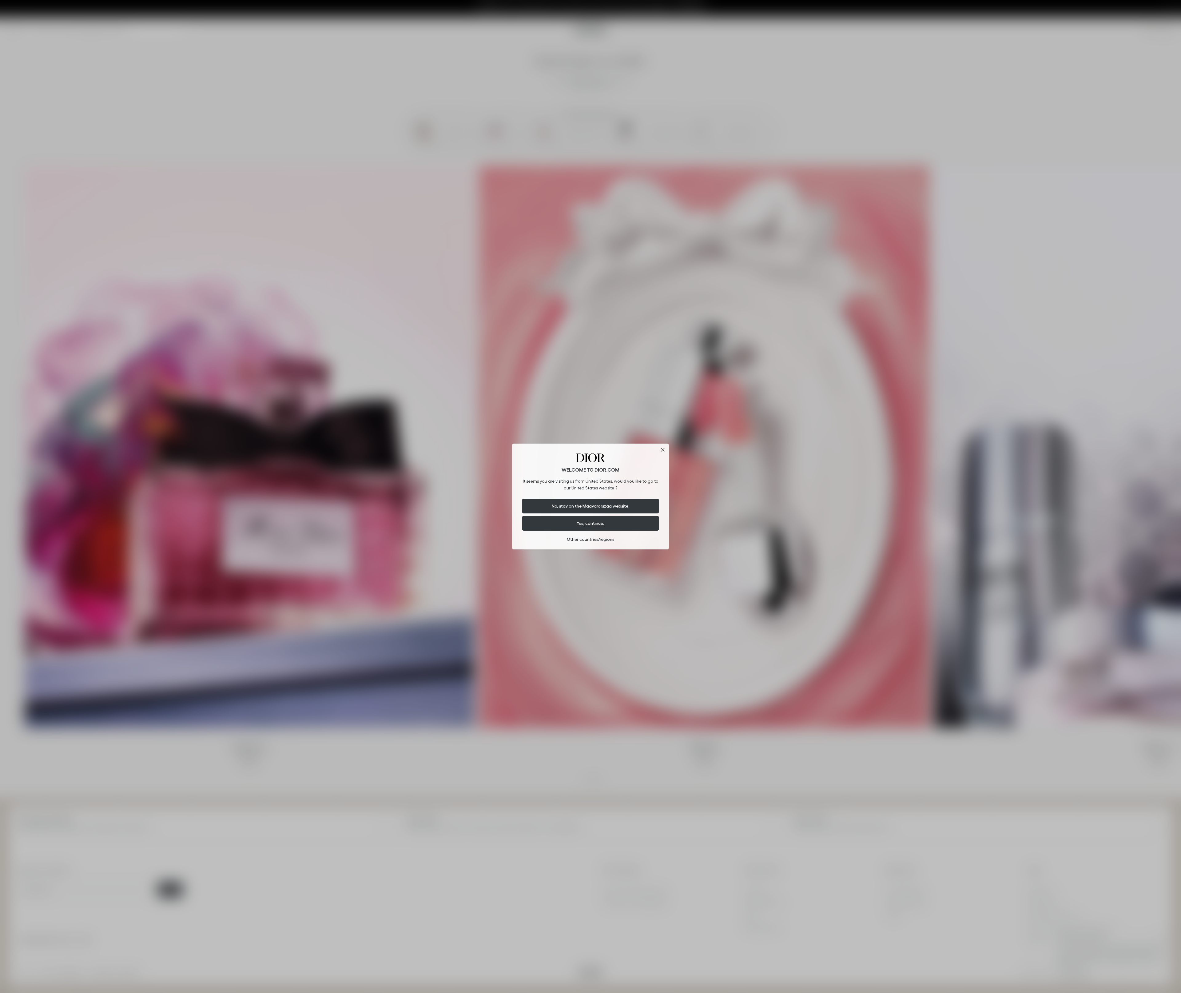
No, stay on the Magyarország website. (591, 506)
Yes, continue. (590, 523)
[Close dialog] (662, 449)
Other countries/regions (590, 539)
